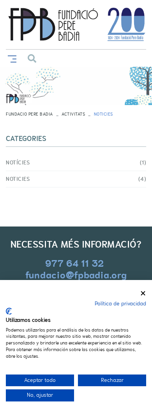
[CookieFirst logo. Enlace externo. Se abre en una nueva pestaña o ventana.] (9, 311)
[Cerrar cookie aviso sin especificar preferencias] (143, 293)
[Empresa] (76, 25)
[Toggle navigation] (10, 58)
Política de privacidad (120, 303)
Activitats (73, 114)
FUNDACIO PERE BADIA (29, 114)
